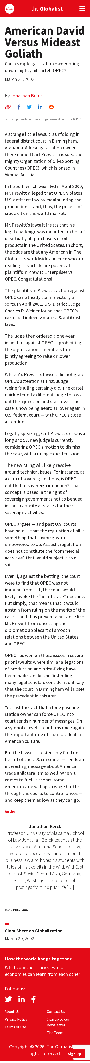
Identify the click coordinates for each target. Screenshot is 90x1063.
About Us (12, 1011)
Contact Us (56, 1011)
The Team (55, 1032)
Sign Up (74, 1053)
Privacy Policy (16, 1019)
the (47, 8)
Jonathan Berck (26, 95)
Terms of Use (15, 1026)
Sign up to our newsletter (58, 1022)
